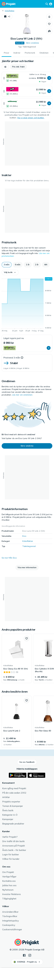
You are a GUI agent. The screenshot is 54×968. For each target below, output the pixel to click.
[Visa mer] (4, 78)
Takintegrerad (29, 546)
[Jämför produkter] (49, 31)
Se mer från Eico (9, 558)
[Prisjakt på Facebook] (24, 955)
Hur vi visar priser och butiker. (30, 117)
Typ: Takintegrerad (27, 46)
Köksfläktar (9, 11)
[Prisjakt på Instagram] (29, 955)
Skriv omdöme (32, 43)
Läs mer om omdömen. (22, 395)
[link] (16, 658)
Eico (24, 536)
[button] (7, 16)
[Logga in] (50, 4)
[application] (27, 304)
